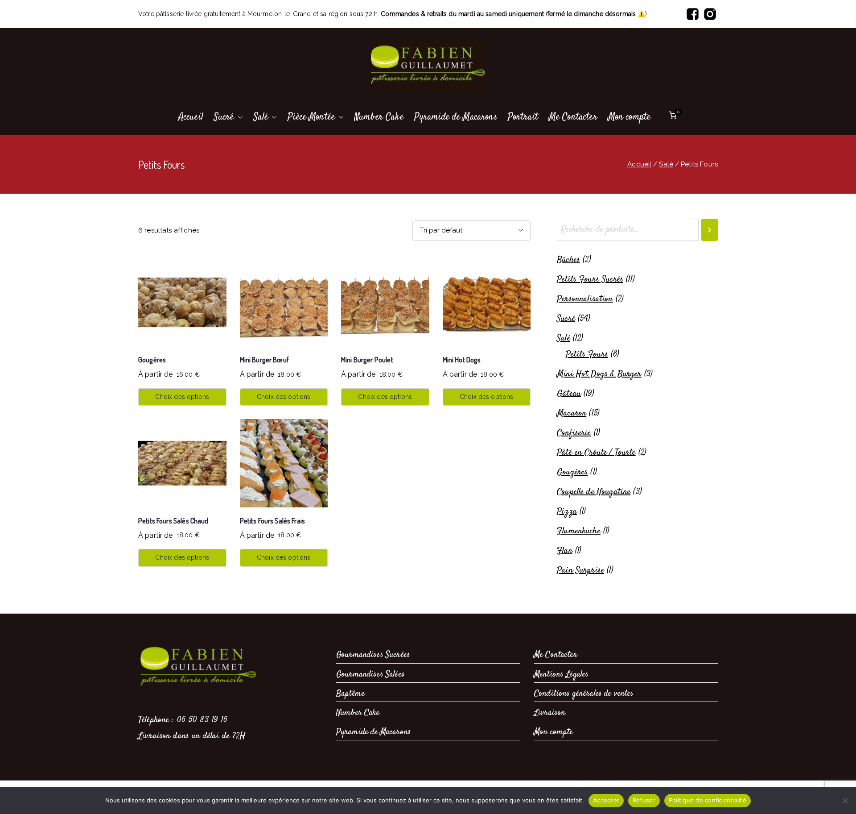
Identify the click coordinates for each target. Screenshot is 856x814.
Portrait (523, 117)
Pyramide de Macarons (455, 117)
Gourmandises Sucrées (373, 655)
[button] (238, 117)
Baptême (350, 694)
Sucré (224, 117)
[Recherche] (709, 230)
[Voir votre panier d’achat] (672, 117)
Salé (261, 117)
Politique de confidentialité (707, 800)
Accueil (191, 117)
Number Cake (378, 117)
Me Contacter (573, 117)
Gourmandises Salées (370, 675)
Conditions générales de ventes (584, 694)
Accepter (606, 800)
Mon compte (629, 117)
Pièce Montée (311, 117)
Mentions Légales (561, 675)
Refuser (644, 800)
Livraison (549, 713)
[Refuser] (844, 800)
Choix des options (182, 396)
